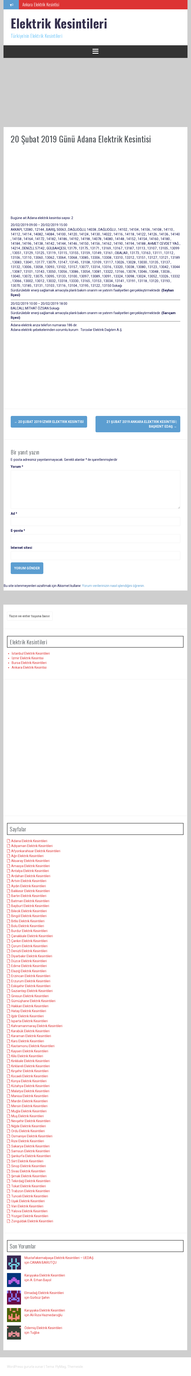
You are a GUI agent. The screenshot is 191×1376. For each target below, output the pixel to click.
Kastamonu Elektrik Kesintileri (33, 1046)
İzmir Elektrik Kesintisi (28, 658)
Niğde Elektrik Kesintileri (28, 1126)
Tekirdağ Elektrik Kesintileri (30, 1181)
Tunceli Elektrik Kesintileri (29, 1196)
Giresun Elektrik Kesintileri (30, 996)
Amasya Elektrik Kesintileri (30, 866)
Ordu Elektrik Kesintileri (28, 1131)
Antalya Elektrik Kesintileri (30, 871)
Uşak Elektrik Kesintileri (28, 1201)
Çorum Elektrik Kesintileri (29, 946)
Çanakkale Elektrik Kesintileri (32, 936)
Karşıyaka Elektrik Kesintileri (44, 1275)
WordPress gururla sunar (25, 1367)
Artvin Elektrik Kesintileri (28, 881)
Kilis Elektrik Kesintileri (27, 1056)
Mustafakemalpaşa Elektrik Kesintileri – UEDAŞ (58, 1258)
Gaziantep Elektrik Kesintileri (32, 991)
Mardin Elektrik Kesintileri (29, 1101)
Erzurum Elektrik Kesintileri (30, 981)
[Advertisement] (95, 92)
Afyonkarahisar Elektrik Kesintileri (35, 851)
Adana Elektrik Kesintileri (29, 841)
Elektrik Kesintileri (59, 23)
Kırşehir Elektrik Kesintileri (29, 1071)
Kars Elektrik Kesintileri (27, 1041)
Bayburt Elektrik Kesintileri (30, 906)
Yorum (17, 466)
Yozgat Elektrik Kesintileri (29, 1216)
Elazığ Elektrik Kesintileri (28, 971)
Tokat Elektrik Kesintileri (28, 1186)
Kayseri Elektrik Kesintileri (29, 1051)
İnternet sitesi (21, 548)
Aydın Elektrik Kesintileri (28, 886)
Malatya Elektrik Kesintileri (30, 1091)
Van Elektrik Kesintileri (27, 1206)
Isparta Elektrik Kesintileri (29, 1021)
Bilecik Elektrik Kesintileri (29, 911)
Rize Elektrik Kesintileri (27, 1141)
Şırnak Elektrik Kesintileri (29, 1176)
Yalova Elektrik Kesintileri (29, 1211)
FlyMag (60, 1367)
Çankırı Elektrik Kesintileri (29, 941)
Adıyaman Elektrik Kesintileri (32, 846)
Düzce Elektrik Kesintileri (29, 961)
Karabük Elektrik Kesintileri (30, 1031)
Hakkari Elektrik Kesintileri (29, 1006)
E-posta (18, 530)
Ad (14, 513)
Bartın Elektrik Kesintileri (28, 896)
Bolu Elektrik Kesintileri (27, 926)
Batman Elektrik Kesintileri (30, 901)
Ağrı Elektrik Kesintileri (27, 856)
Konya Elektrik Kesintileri (29, 1081)
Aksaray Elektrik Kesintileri (30, 861)
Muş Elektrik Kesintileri (27, 1116)
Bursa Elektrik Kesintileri (29, 663)
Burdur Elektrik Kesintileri (29, 931)
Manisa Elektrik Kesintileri (29, 1096)
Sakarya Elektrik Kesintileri (30, 1146)
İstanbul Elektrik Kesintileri (31, 653)
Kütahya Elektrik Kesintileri (30, 1086)
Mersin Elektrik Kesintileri (29, 1106)
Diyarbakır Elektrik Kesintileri (31, 956)
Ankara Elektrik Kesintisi (40, 4)
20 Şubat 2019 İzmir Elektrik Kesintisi (49, 422)
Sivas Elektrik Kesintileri (28, 1171)
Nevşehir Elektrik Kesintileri (30, 1121)
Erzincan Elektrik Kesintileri (30, 976)
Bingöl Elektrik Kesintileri (29, 916)
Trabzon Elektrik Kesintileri (30, 1191)
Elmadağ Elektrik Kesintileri (44, 1293)
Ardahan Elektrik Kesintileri (30, 876)
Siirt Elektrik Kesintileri (27, 1161)
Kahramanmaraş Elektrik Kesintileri (36, 1026)
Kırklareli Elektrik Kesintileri (30, 1066)
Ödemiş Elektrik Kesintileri (43, 1328)
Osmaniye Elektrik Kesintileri (31, 1136)
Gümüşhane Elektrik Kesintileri (33, 1001)
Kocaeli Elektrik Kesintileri (29, 1076)
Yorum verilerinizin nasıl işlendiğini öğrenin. (113, 586)
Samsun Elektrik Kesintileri (30, 1151)
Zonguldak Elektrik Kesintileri (32, 1221)
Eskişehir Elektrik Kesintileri (31, 986)
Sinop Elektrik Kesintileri (28, 1166)
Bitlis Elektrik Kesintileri (27, 921)
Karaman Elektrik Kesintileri (31, 1036)
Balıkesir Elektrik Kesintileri (30, 891)
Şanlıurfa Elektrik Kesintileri (31, 1156)
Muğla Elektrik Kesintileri (29, 1111)
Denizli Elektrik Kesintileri (29, 951)
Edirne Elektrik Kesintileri (29, 966)
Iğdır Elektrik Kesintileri (27, 1016)
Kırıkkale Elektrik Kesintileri (30, 1061)
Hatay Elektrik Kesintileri (28, 1011)
